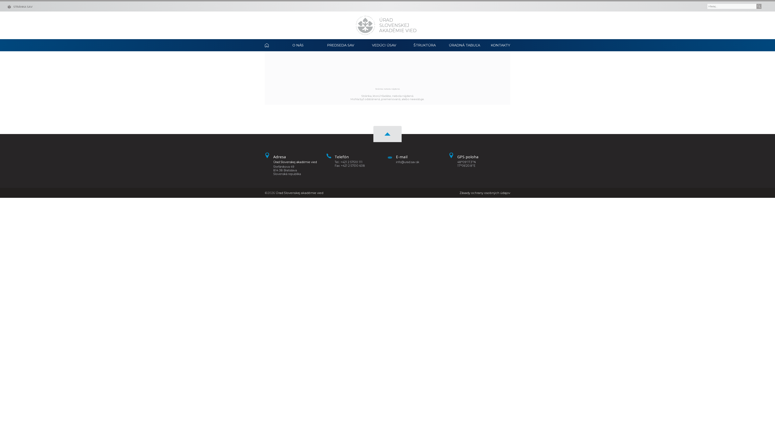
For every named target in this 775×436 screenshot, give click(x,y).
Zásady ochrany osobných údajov (485, 193)
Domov (271, 45)
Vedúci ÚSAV (384, 45)
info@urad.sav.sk (407, 162)
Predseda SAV (340, 45)
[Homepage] (365, 25)
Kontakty (500, 45)
